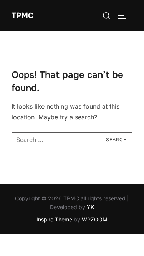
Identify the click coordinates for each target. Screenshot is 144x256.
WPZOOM (95, 219)
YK (90, 207)
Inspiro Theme (54, 219)
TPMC (22, 15)
